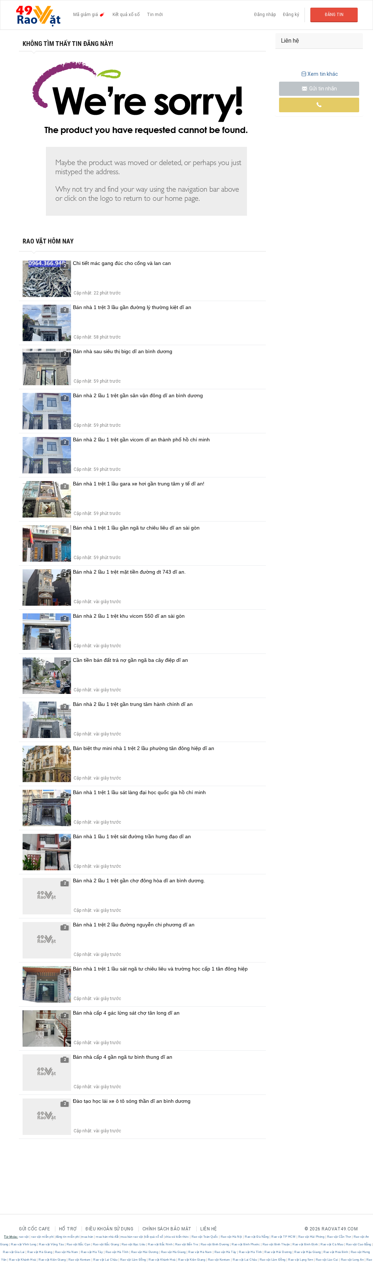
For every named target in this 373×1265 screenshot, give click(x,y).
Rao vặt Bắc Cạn (78, 1244)
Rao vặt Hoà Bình (336, 1252)
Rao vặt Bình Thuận (276, 1244)
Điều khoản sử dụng (109, 1228)
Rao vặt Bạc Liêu (133, 1244)
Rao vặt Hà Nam (66, 1252)
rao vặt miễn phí (42, 1236)
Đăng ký (291, 14)
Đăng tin (334, 14)
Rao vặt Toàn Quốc (205, 1236)
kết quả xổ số (154, 1236)
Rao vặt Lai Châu (105, 1259)
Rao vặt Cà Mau (332, 1244)
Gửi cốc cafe (34, 1228)
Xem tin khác (322, 74)
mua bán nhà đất (107, 1236)
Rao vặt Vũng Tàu (51, 1244)
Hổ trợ (68, 1228)
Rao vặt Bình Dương (215, 1244)
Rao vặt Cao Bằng (358, 1244)
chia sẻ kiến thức (177, 1236)
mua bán (87, 1236)
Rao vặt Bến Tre (186, 1244)
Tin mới (155, 14)
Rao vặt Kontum (79, 1259)
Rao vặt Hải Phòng (311, 1236)
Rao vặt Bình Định (305, 1244)
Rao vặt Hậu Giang (308, 1252)
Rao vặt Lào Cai (327, 1259)
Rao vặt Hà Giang (40, 1252)
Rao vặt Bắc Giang (106, 1244)
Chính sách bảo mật (167, 1228)
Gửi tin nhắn (322, 88)
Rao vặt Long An (352, 1259)
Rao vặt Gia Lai (14, 1252)
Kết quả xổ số (126, 14)
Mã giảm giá (86, 14)
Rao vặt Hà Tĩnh (117, 1252)
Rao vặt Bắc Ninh (160, 1244)
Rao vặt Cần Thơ (339, 1236)
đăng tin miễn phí (68, 1236)
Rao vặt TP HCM (284, 1236)
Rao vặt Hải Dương (144, 1252)
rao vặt (24, 1236)
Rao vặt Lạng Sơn (300, 1259)
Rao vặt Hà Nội (231, 1236)
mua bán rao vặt (132, 1236)
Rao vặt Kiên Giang (52, 1259)
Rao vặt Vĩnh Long (24, 1244)
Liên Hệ (208, 1228)
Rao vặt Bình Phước (246, 1244)
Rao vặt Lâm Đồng (133, 1259)
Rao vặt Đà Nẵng (257, 1236)
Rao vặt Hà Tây (92, 1252)
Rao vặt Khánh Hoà (22, 1259)
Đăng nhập (265, 14)
